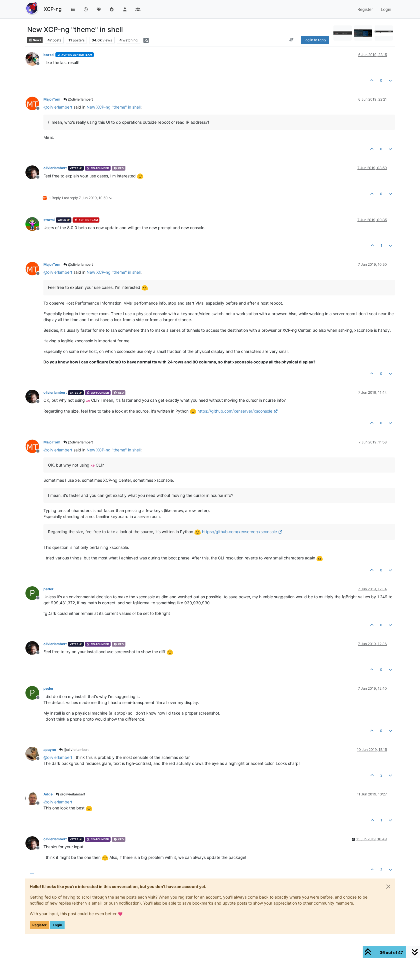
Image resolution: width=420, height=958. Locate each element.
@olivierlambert (80, 99)
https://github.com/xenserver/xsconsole (234, 411)
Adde (48, 794)
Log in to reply (314, 40)
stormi (49, 220)
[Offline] (34, 58)
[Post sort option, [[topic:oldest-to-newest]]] (291, 40)
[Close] (388, 886)
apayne (49, 749)
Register (39, 925)
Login (57, 925)
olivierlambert (55, 168)
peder (48, 589)
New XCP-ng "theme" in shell (114, 107)
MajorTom (51, 99)
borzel (48, 55)
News (36, 40)
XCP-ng (53, 9)
